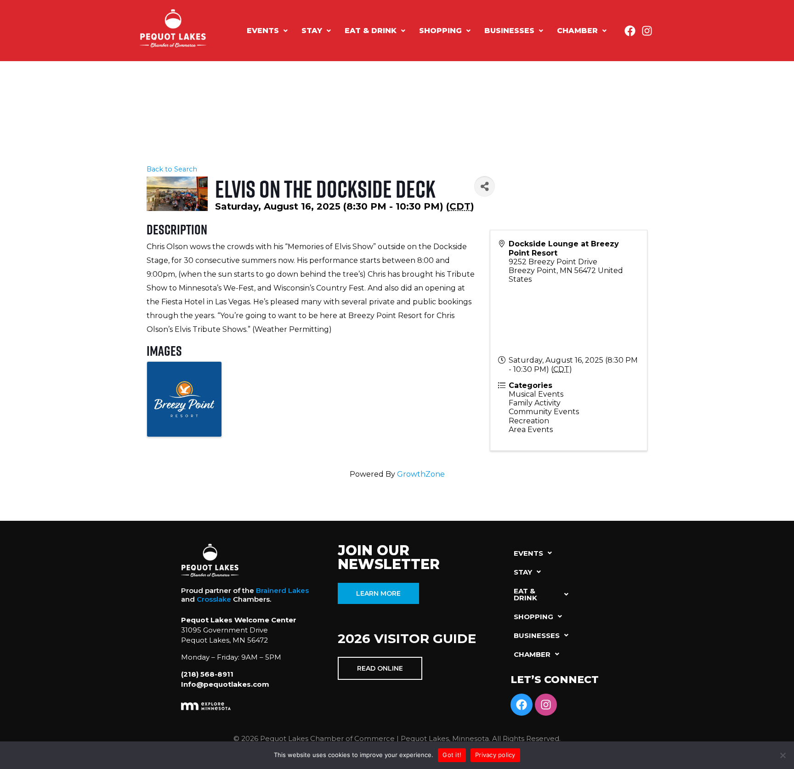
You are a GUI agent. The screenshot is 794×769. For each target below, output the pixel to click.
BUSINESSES (509, 30)
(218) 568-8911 (207, 674)
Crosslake (214, 599)
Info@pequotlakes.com (225, 684)
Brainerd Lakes (282, 590)
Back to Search (172, 169)
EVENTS (263, 30)
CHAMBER (577, 30)
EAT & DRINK (371, 30)
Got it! (451, 754)
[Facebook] (630, 31)
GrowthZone (421, 474)
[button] (267, 30)
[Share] (484, 186)
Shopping (440, 30)
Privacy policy (495, 754)
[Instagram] (647, 31)
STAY (311, 30)
